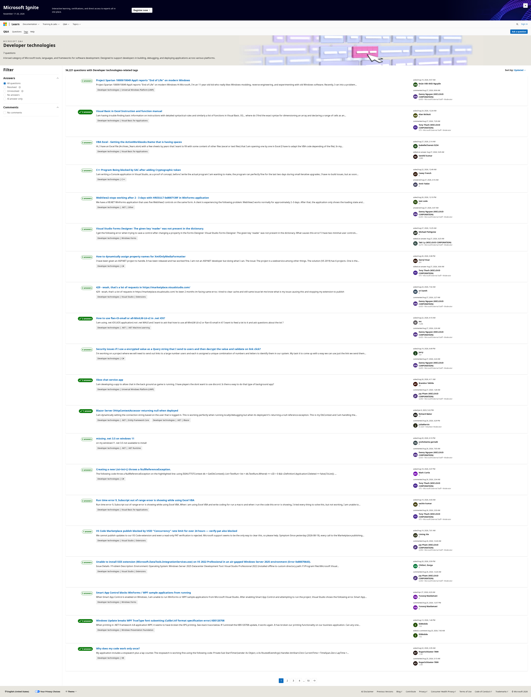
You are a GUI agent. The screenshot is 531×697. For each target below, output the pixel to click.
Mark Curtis (424, 472)
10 (308, 680)
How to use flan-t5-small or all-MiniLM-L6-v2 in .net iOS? (130, 318)
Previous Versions (385, 691)
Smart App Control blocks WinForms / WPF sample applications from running (143, 592)
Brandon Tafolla (426, 383)
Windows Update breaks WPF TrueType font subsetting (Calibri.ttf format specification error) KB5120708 (160, 620)
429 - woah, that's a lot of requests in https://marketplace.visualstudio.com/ (143, 287)
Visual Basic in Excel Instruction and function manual (129, 111)
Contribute (411, 691)
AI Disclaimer (367, 691)
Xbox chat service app (109, 379)
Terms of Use (466, 691)
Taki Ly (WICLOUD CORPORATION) (435, 242)
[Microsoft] (5, 24)
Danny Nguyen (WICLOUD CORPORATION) (431, 95)
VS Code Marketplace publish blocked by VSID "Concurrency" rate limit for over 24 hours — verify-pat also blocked (166, 531)
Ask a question (519, 31)
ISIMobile (423, 623)
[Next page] (314, 680)
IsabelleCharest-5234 (428, 145)
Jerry (421, 352)
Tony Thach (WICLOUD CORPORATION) (429, 126)
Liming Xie (424, 534)
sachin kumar (425, 503)
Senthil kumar (425, 155)
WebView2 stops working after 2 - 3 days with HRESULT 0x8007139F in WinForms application (152, 197)
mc (420, 321)
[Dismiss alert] (525, 5)
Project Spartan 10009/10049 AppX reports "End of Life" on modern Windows (143, 80)
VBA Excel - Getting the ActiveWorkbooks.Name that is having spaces (139, 142)
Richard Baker (425, 414)
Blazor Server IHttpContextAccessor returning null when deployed (137, 410)
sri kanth (423, 290)
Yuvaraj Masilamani (428, 596)
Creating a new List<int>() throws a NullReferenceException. (133, 469)
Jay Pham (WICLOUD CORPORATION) (428, 395)
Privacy (422, 691)
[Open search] (517, 24)
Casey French (425, 173)
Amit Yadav (424, 183)
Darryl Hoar (424, 260)
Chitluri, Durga (426, 565)
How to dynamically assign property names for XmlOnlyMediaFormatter (141, 256)
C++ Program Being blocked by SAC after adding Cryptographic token (138, 170)
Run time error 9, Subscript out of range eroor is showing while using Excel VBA (145, 500)
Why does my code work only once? (118, 648)
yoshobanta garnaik (428, 442)
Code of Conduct (482, 691)
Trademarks (501, 691)
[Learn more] (20, 87)
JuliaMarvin (424, 424)
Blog (398, 691)
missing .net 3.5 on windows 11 (115, 438)
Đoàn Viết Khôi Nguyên (430, 83)
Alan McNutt (425, 114)
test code (423, 201)
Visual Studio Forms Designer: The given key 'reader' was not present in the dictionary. (150, 228)
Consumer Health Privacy (442, 691)
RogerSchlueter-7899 (428, 651)
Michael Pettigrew (427, 232)
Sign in (524, 24)
